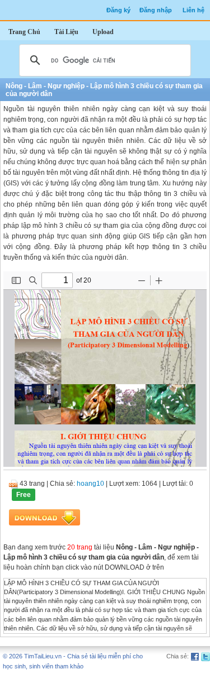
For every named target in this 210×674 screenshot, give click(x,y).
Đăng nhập (155, 10)
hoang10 (90, 483)
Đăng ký (118, 10)
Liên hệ (193, 10)
